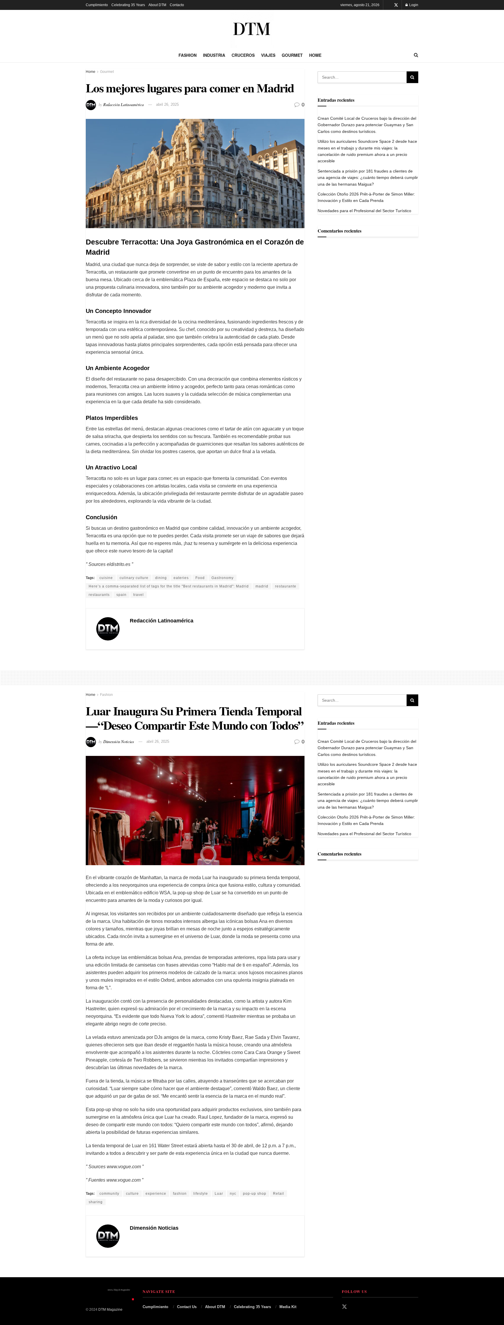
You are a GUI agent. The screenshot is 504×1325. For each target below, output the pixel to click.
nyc (233, 1194)
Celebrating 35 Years (128, 5)
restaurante (285, 586)
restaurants (99, 595)
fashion (180, 1194)
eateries (181, 578)
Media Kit (287, 1307)
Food (200, 578)
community (109, 1194)
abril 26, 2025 (167, 104)
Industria (214, 55)
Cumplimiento (97, 5)
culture (132, 1194)
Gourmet (292, 55)
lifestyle (200, 1194)
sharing (96, 1202)
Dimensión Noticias (118, 741)
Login (413, 5)
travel (138, 595)
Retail (278, 1194)
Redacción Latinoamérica (123, 104)
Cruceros (243, 55)
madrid (262, 586)
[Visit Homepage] (252, 29)
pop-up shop (254, 1194)
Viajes (268, 55)
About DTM (157, 5)
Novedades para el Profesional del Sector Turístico (364, 210)
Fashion (187, 55)
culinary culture (134, 578)
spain (121, 595)
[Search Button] (416, 55)
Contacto (177, 5)
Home (315, 55)
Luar (219, 1194)
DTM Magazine (110, 1310)
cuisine (106, 578)
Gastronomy (222, 578)
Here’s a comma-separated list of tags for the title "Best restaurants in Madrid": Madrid (169, 586)
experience (156, 1194)
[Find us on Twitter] (396, 5)
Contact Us (187, 1307)
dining (161, 578)
